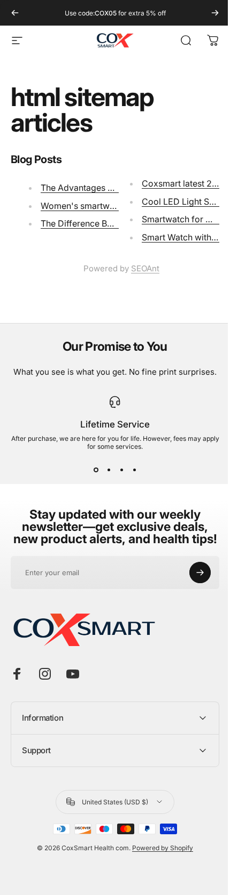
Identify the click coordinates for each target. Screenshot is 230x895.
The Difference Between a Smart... (108, 223)
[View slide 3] (121, 469)
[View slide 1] (95, 469)
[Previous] (15, 13)
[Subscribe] (200, 572)
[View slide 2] (108, 469)
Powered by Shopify (158, 873)
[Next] (215, 13)
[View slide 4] (134, 469)
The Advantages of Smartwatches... (111, 187)
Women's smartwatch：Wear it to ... (111, 205)
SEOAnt (145, 268)
